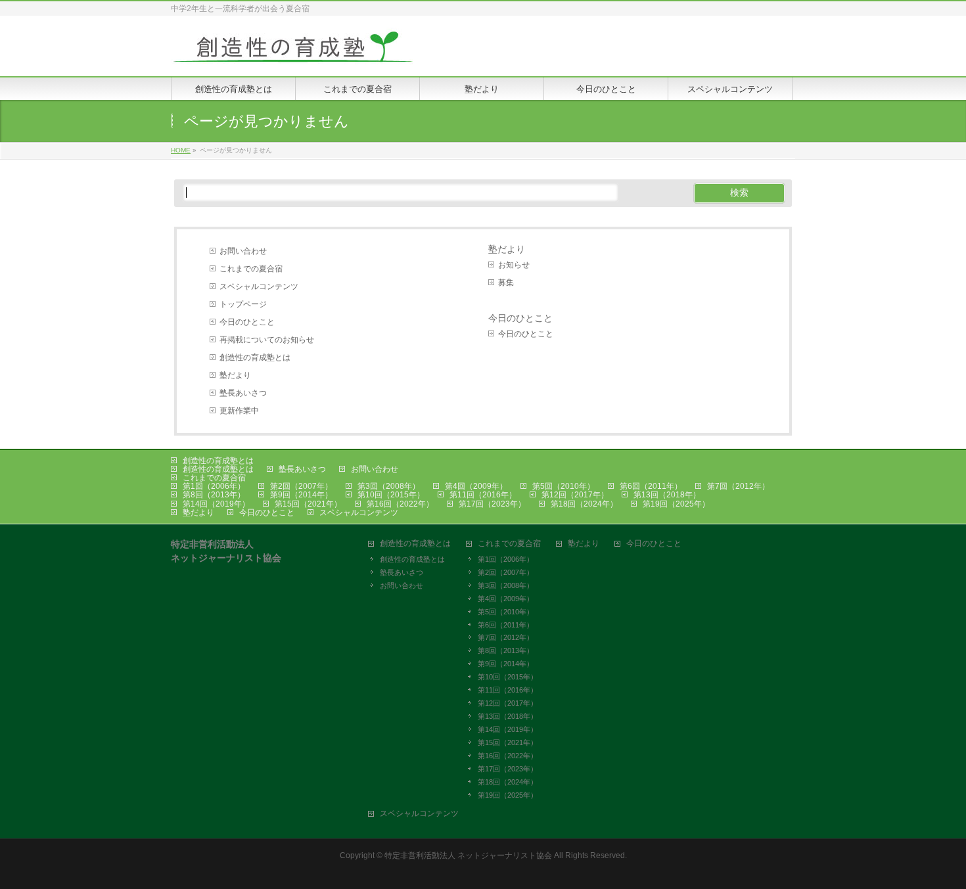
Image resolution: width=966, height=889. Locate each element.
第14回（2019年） (216, 504)
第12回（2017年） (575, 494)
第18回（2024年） (584, 504)
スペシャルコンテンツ (258, 286)
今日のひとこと (247, 322)
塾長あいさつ (243, 393)
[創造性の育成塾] (292, 51)
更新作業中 (239, 410)
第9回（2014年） (301, 494)
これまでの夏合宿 (251, 268)
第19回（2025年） (676, 504)
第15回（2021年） (308, 504)
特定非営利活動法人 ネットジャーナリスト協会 (468, 855)
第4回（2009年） (476, 486)
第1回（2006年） (214, 486)
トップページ (243, 304)
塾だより (235, 375)
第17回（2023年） (492, 504)
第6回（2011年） (651, 486)
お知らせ (514, 264)
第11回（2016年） (483, 494)
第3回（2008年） (388, 486)
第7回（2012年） (738, 486)
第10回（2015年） (391, 494)
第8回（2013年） (214, 494)
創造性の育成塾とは (254, 357)
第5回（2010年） (563, 486)
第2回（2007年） (301, 486)
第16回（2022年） (400, 504)
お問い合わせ (243, 251)
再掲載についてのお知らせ (266, 339)
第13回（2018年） (667, 494)
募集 (506, 282)
